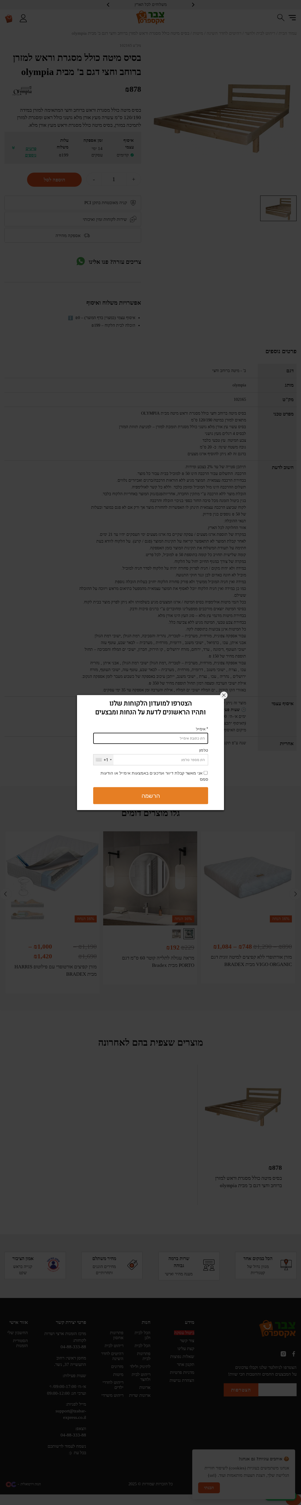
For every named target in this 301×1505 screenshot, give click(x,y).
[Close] (224, 695)
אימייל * (202, 728)
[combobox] (103, 759)
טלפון (203, 750)
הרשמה (150, 795)
